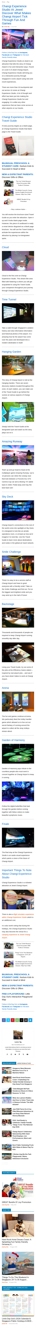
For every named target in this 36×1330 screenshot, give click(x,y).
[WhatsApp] (17, 1020)
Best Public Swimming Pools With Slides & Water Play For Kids (23, 1147)
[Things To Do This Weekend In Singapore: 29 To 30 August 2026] (8, 955)
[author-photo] (18, 1039)
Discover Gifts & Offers (12, 177)
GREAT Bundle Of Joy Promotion (16, 1202)
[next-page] (6, 1163)
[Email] (21, 1020)
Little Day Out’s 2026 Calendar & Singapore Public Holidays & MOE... (17, 1320)
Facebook (5, 55)
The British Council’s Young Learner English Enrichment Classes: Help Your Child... (23, 192)
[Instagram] (12, 1054)
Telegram (16, 55)
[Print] (26, 1020)
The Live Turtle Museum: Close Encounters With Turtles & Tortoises (23, 183)
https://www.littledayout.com (18, 1044)
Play (8, 2)
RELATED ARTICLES (9, 1063)
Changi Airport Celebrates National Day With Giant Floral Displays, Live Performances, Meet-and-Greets (22, 1136)
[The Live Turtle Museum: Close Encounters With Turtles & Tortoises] (8, 183)
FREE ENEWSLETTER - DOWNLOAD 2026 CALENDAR (15, 1288)
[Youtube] (28, 1054)
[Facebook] (4, 1020)
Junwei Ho (4, 1323)
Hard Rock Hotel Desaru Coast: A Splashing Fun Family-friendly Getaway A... (16, 1241)
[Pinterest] (13, 1020)
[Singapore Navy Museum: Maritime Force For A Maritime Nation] (7, 1070)
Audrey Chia (5, 1247)
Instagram (23, 52)
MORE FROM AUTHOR (24, 1063)
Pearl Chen (5, 1282)
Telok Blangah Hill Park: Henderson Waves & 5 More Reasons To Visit (22, 1091)
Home (3, 2)
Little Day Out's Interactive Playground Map (17, 997)
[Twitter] (8, 1020)
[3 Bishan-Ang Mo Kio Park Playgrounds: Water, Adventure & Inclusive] (7, 1156)
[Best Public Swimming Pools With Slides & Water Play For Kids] (7, 1147)
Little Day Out (5, 1204)
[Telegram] (30, 1020)
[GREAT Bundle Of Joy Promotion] (8, 201)
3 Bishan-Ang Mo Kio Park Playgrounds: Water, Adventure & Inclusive (21, 1156)
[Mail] (16, 1054)
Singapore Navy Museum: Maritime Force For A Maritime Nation (21, 1070)
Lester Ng (6, 26)
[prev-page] (3, 1163)
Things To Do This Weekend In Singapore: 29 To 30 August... (23, 954)
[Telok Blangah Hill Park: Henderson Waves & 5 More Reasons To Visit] (7, 1091)
